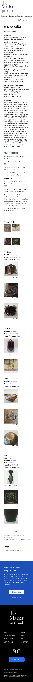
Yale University (9, 550)
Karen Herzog (12, 675)
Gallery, (16, 156)
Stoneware (13, 255)
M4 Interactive (19, 676)
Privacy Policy (14, 671)
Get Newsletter (17, 660)
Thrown (12, 384)
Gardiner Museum (19, 550)
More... (16, 531)
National (11, 156)
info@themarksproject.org (10, 672)
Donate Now (16, 592)
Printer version (24, 20)
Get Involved (16, 598)
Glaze (18, 259)
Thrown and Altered (15, 257)
